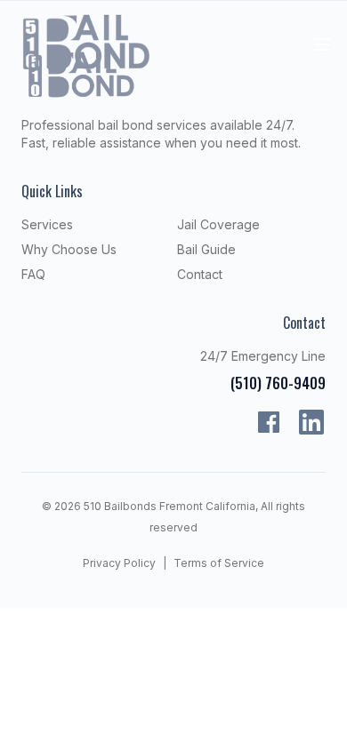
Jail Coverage (218, 224)
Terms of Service (219, 563)
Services (47, 224)
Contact (199, 274)
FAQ (33, 274)
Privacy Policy (119, 563)
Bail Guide (206, 249)
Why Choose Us (69, 249)
